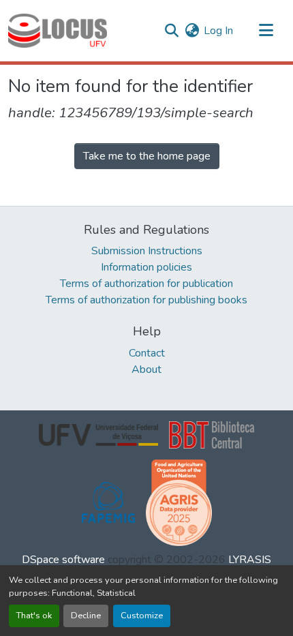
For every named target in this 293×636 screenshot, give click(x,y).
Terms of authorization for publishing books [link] (146, 299)
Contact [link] (147, 353)
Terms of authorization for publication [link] (146, 283)
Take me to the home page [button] (147, 156)
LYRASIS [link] (249, 559)
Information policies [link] (146, 267)
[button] (57, 31)
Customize (142, 615)
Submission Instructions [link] (146, 250)
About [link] (146, 369)
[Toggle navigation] (266, 31)
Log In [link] (218, 30)
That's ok (34, 615)
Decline (86, 615)
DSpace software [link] (63, 559)
